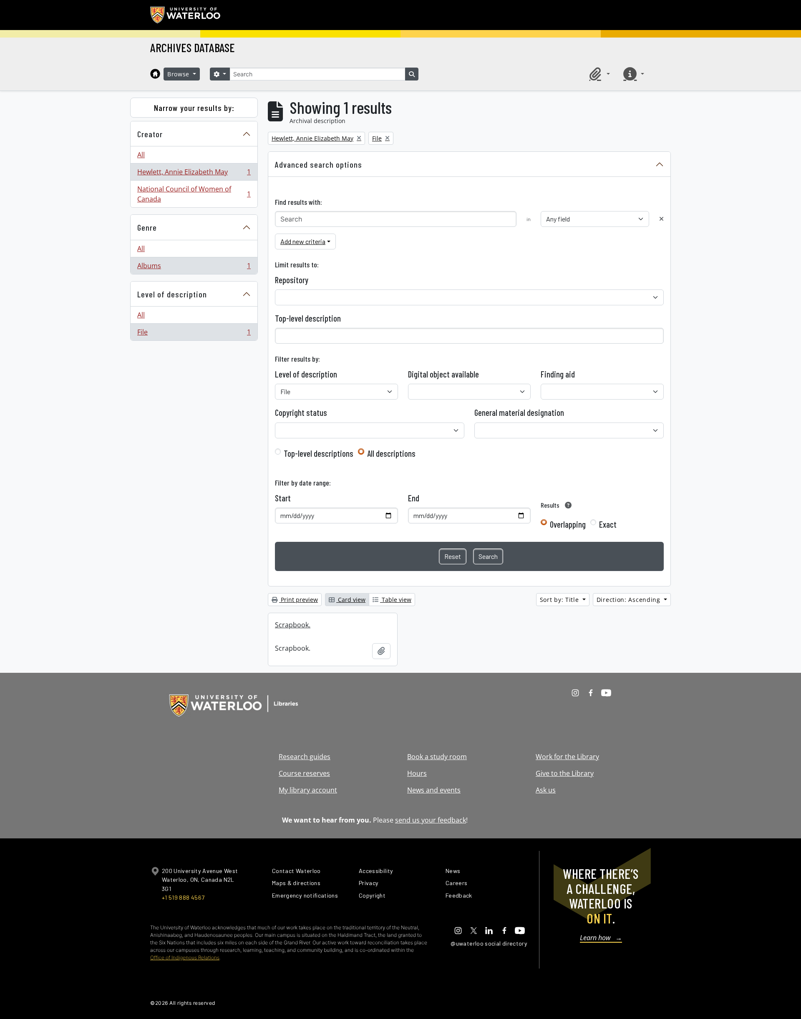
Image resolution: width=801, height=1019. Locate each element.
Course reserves (304, 773)
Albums (194, 267)
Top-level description (308, 318)
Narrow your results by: (194, 108)
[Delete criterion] (661, 218)
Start (283, 498)
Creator (150, 134)
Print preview (298, 600)
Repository (291, 280)
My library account (308, 790)
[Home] (155, 74)
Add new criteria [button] (302, 241)
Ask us (546, 790)
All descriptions (391, 453)
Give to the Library (565, 773)
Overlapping (568, 524)
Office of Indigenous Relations (184, 957)
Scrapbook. (292, 624)
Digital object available (443, 374)
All (141, 154)
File (194, 333)
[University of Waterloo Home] (185, 15)
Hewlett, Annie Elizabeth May (194, 174)
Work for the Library (567, 756)
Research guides (304, 756)
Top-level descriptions (318, 453)
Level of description (172, 294)
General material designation (519, 413)
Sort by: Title (560, 600)
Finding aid (558, 374)
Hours (417, 773)
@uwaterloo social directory (489, 943)
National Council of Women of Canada (194, 194)
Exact (608, 524)
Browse (179, 74)
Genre (147, 227)
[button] (598, 74)
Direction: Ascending (629, 600)
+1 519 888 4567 (183, 897)
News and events (434, 790)
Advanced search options (318, 164)
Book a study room (437, 756)
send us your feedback (430, 820)
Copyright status (301, 413)
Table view (395, 600)
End (413, 498)
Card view (350, 600)
